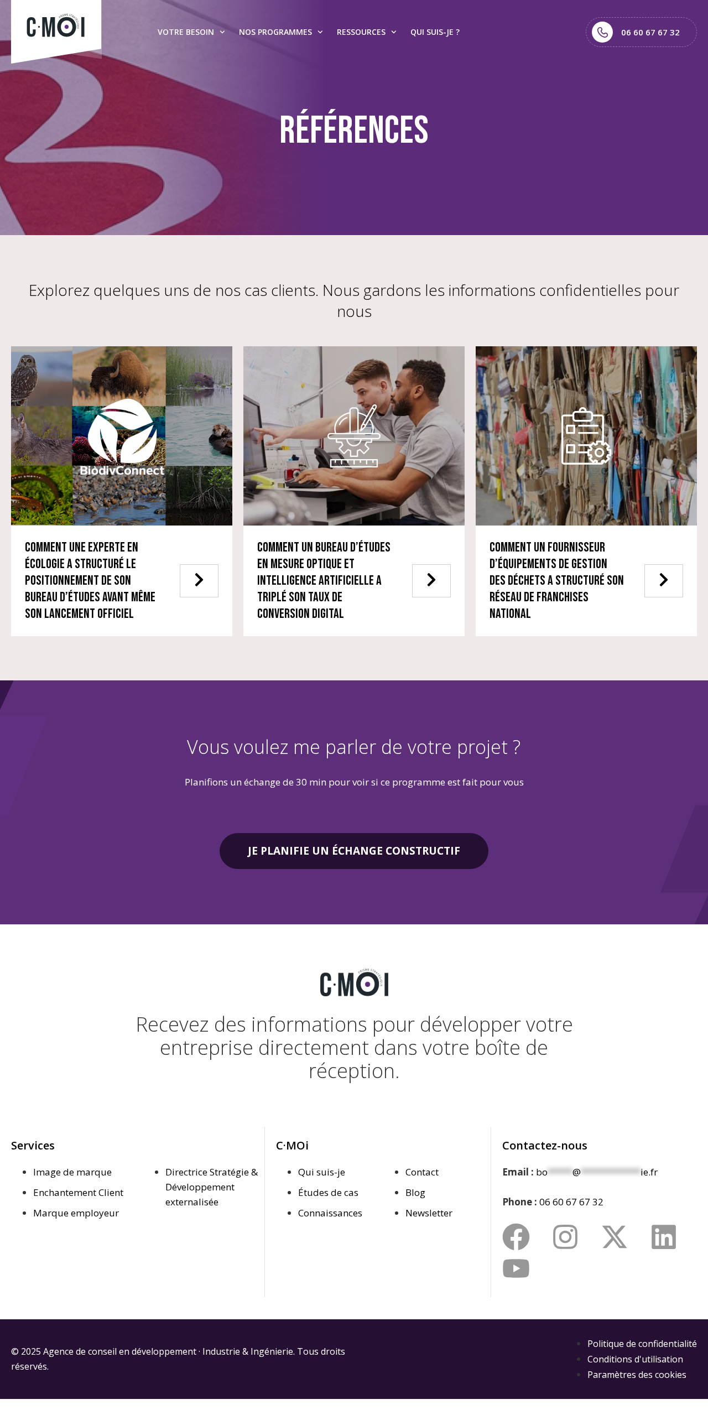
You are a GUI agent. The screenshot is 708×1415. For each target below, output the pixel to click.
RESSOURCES (361, 32)
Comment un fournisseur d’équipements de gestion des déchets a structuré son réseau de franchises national (557, 580)
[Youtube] (516, 1268)
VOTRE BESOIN (186, 32)
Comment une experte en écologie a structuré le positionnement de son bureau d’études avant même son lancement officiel (90, 580)
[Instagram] (565, 1237)
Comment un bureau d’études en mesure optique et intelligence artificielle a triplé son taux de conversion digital (324, 580)
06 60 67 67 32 (571, 1201)
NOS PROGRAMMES (275, 32)
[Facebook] (516, 1237)
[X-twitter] (614, 1237)
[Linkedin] (664, 1237)
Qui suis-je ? (435, 32)
